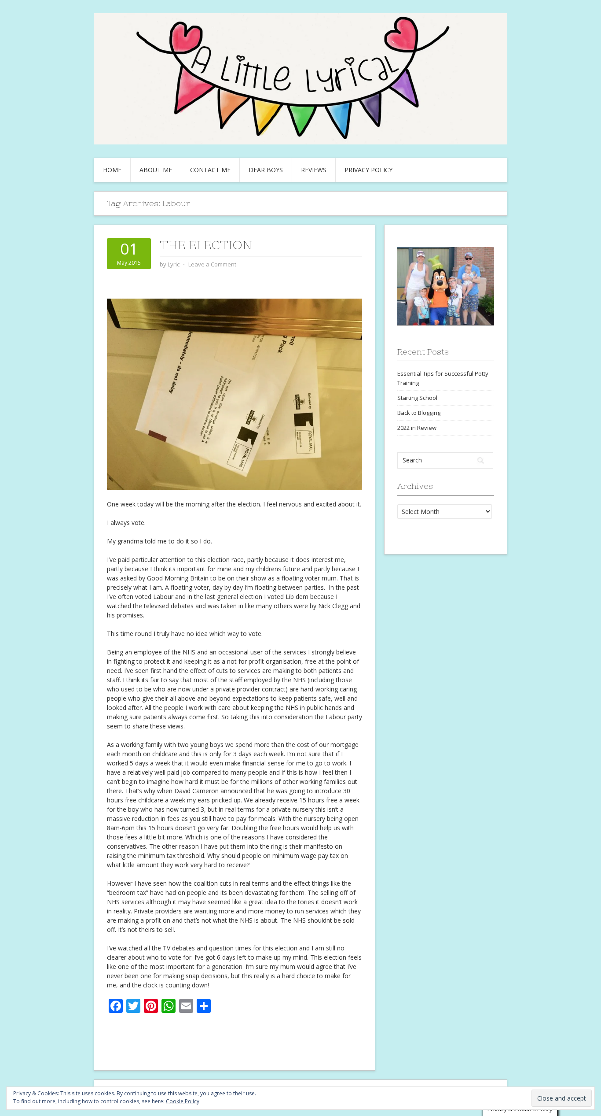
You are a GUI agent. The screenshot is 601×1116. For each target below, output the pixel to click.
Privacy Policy (368, 170)
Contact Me (210, 170)
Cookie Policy (182, 1101)
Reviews (313, 170)
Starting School (417, 398)
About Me (155, 170)
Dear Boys (266, 170)
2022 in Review (416, 428)
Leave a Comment (212, 264)
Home (112, 170)
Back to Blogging (418, 413)
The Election (206, 245)
